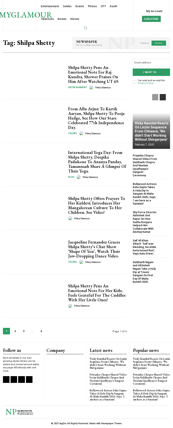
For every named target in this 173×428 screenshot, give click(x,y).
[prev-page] (155, 97)
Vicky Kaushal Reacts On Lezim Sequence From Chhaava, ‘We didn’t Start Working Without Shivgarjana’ (152, 131)
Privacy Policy (145, 83)
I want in (149, 72)
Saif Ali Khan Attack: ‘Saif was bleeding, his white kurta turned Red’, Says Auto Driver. (144, 247)
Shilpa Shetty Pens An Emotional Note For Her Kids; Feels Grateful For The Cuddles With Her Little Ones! (97, 293)
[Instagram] (14, 379)
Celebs (72, 133)
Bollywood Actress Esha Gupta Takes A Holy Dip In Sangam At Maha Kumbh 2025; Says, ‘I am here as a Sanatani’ (145, 193)
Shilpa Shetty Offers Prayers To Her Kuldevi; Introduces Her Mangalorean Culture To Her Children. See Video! (96, 205)
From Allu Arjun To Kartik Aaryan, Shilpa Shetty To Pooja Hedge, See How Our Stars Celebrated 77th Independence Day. (96, 118)
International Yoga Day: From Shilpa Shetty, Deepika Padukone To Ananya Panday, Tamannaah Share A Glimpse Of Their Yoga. (97, 162)
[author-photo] (92, 87)
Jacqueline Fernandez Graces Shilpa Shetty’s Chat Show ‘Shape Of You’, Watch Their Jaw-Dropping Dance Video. (94, 249)
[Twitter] (21, 379)
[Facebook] (6, 379)
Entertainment (77, 87)
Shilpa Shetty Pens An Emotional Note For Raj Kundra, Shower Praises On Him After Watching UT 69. (93, 74)
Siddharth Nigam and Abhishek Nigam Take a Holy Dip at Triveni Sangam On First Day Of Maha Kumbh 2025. (144, 272)
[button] (85, 28)
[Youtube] (29, 379)
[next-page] (49, 331)
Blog (71, 177)
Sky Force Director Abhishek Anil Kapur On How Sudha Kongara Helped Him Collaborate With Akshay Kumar (145, 222)
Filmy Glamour (103, 87)
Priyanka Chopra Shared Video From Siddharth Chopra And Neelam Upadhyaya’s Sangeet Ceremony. (145, 165)
